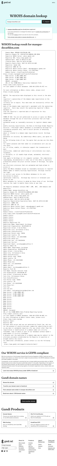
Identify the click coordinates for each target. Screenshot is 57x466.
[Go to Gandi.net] (6, 2)
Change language (6, 445)
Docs (39, 448)
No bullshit (21, 448)
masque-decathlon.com (14, 29)
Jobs (20, 451)
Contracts (50, 446)
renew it (16, 34)
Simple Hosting (32, 449)
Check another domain (28, 401)
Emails (29, 444)
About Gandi (22, 442)
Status (40, 444)
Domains (30, 442)
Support (40, 446)
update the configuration (42, 31)
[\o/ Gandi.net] (8, 441)
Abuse (49, 444)
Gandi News (22, 449)
